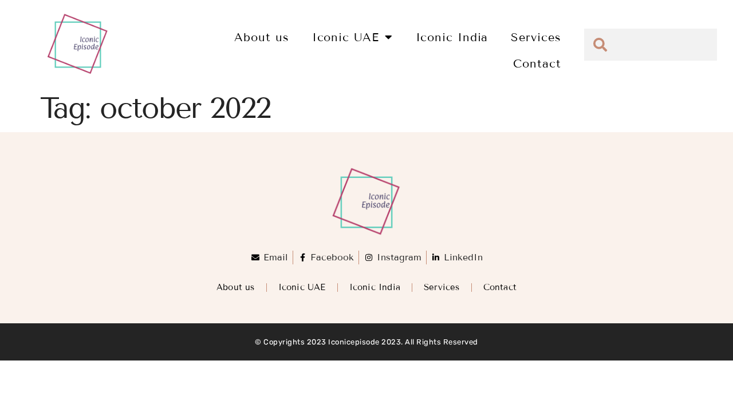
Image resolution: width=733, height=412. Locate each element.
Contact (537, 63)
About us (261, 37)
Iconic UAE (345, 37)
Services (536, 37)
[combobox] (650, 45)
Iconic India (452, 37)
